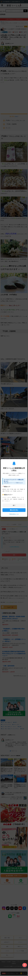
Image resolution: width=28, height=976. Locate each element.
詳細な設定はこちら (14, 514)
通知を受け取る (14, 510)
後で (14, 505)
